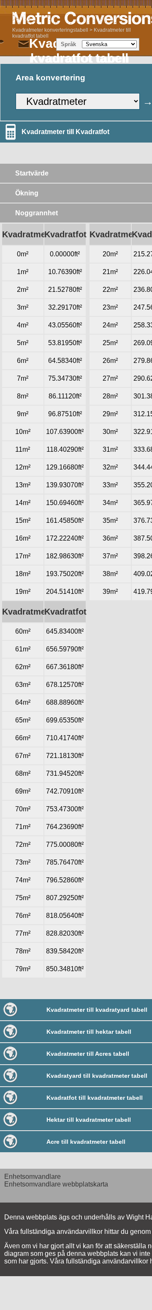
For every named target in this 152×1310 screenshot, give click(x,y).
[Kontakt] (23, 44)
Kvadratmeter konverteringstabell (50, 30)
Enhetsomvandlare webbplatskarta (56, 1184)
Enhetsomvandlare (32, 1176)
